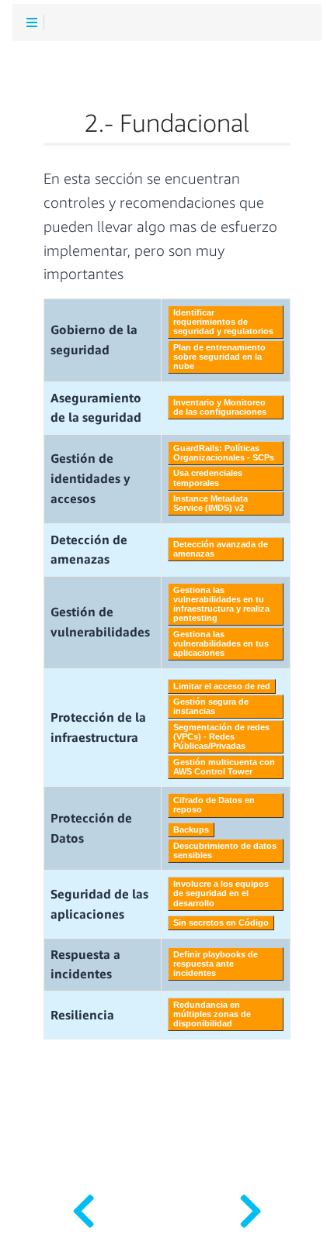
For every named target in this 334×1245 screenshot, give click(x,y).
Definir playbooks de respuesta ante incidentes (215, 964)
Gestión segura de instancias (211, 706)
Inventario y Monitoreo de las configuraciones (219, 407)
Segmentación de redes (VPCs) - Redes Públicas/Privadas (221, 736)
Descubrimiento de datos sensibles (225, 850)
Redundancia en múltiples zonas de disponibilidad (212, 1014)
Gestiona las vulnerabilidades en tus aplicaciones (221, 643)
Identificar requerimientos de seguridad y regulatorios (223, 322)
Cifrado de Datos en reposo (214, 804)
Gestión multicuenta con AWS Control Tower (224, 766)
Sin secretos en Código (221, 922)
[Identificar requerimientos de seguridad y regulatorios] (250, 1206)
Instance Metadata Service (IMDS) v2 (210, 503)
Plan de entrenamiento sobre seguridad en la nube (219, 357)
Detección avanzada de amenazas (220, 549)
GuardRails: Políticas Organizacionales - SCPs (223, 452)
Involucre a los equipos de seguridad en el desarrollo (221, 893)
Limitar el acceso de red (221, 686)
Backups (191, 829)
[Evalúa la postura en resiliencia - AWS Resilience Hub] (83, 1206)
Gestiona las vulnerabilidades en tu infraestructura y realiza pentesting (221, 603)
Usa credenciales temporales (207, 477)
